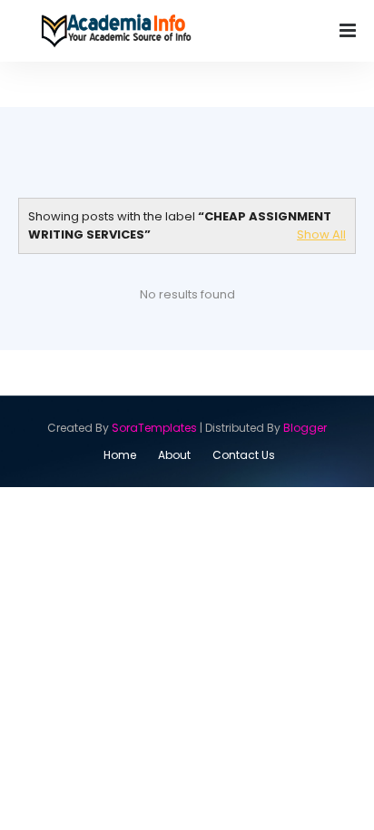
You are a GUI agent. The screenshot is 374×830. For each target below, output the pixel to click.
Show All (321, 234)
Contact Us (243, 455)
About (174, 455)
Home (119, 455)
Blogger (305, 427)
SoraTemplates (154, 427)
